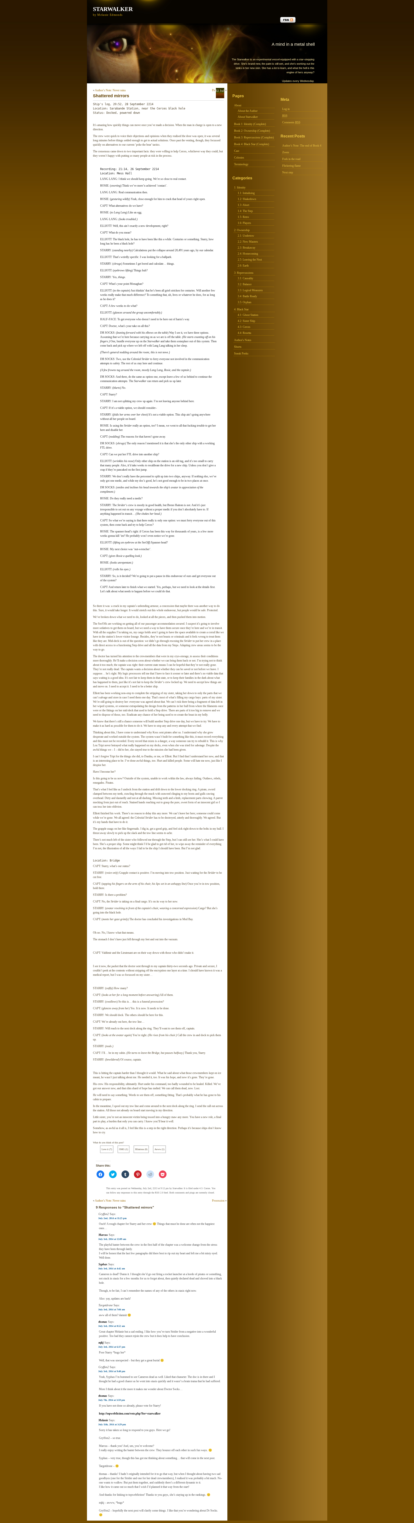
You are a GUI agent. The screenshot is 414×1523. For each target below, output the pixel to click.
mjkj (101, 1342)
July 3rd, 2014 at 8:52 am (111, 1326)
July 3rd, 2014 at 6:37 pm (111, 1347)
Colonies (239, 157)
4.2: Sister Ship (246, 321)
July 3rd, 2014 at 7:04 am (111, 1309)
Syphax (102, 1264)
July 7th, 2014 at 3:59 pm (111, 1400)
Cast (236, 151)
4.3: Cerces (244, 327)
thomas (102, 1321)
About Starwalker (248, 117)
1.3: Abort (243, 205)
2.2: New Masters (248, 241)
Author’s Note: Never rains (110, 90)
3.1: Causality (245, 278)
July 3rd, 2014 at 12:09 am (112, 1239)
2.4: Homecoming (248, 253)
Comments (291, 122)
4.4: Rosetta (244, 333)
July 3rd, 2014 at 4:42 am (111, 1268)
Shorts (238, 346)
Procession (218, 1200)
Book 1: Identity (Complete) (250, 124)
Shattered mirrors (111, 95)
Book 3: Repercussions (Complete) (254, 137)
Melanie (103, 1420)
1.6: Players (244, 223)
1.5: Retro (243, 217)
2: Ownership (242, 230)
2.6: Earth (243, 265)
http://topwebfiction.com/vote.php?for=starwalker (130, 1413)
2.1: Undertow (246, 235)
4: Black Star (241, 309)
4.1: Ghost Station (248, 315)
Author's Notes (242, 340)
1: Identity (240, 187)
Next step (287, 172)
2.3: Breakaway (246, 247)
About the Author (248, 111)
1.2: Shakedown (247, 199)
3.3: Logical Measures (250, 290)
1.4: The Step (245, 211)
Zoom (285, 152)
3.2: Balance (245, 284)
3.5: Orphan (244, 302)
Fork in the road (291, 159)
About (237, 105)
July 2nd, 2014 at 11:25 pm (112, 1218)
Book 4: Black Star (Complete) (251, 144)
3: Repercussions (243, 272)
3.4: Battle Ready (247, 296)
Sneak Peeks (241, 353)
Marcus (103, 1235)
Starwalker (113, 9)
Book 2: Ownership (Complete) (252, 130)
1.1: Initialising (246, 193)
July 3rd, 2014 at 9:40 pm (111, 1371)
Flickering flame (291, 165)
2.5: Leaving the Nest (250, 259)
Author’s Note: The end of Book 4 (301, 145)
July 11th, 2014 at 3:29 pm (112, 1424)
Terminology (241, 164)
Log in (286, 109)
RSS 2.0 (159, 1192)
